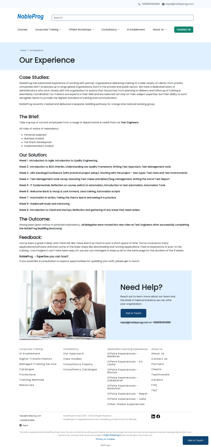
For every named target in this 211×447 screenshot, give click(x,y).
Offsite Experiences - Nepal (127, 393)
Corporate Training (47, 29)
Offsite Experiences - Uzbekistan (122, 379)
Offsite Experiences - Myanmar (122, 387)
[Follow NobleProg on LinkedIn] (153, 416)
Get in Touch (195, 440)
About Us (158, 29)
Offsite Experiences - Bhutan (122, 371)
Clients (156, 369)
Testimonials (160, 374)
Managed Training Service (38, 364)
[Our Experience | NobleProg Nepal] (33, 16)
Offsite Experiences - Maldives (122, 355)
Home (23, 50)
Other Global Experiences (126, 404)
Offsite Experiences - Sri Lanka (125, 363)
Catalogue (26, 369)
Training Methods (31, 380)
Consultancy (109, 29)
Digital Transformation (35, 359)
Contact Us (184, 29)
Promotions (27, 374)
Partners (157, 364)
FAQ (154, 385)
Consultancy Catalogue (80, 369)
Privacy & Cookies (105, 439)
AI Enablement (136, 29)
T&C (154, 390)
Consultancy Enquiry (78, 364)
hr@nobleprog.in (112, 435)
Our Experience (36, 50)
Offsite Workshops (80, 29)
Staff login (105, 445)
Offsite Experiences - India (126, 399)
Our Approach (73, 353)
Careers (157, 380)
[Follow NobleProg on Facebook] (158, 416)
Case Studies (72, 359)
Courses (22, 29)
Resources (26, 385)
